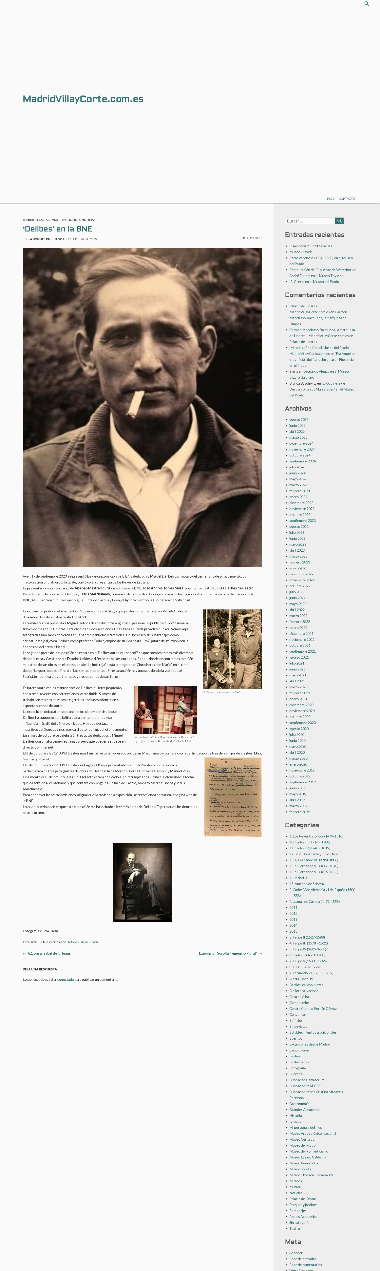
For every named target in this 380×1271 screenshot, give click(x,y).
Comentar (254, 238)
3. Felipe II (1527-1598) (307, 937)
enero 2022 (298, 627)
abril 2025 (297, 431)
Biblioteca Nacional (42, 220)
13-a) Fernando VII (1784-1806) (313, 860)
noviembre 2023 (301, 508)
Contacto (347, 199)
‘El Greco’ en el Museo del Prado (314, 281)
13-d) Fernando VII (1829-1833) (313, 872)
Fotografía (297, 1068)
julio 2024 (296, 467)
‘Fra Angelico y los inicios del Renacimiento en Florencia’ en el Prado (322, 359)
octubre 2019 (299, 776)
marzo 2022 (298, 615)
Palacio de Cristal (302, 1199)
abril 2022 (297, 609)
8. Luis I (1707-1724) (305, 967)
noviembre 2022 (301, 580)
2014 (293, 925)
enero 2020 (298, 764)
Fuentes (295, 1074)
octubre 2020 (299, 716)
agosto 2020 (299, 728)
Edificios (296, 1020)
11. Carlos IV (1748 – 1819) (309, 848)
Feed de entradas (302, 1259)
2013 (293, 919)
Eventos (295, 1038)
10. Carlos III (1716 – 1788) (309, 842)
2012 (293, 913)
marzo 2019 (298, 806)
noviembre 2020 (301, 711)
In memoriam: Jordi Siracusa (310, 246)
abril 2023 (297, 550)
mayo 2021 (297, 675)
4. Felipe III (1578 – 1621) (308, 943)
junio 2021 (297, 669)
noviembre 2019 (301, 770)
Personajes (298, 1210)
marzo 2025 (298, 437)
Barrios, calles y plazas (306, 985)
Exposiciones (70, 220)
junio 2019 (297, 788)
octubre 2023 (299, 514)
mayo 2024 (297, 479)
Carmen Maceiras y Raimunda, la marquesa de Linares (318, 318)
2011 (293, 907)
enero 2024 (298, 497)
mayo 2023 (297, 544)
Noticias (88, 220)
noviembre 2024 (301, 449)
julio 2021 (296, 663)
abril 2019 (297, 800)
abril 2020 (297, 752)
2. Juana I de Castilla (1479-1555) (314, 901)
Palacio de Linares (303, 341)
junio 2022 (297, 598)
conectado (65, 979)
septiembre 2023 (302, 520)
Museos (295, 1181)
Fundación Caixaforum (306, 1080)
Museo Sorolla (300, 1169)
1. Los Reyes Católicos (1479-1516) (316, 836)
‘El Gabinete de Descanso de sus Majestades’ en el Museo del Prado (321, 389)
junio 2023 (297, 538)
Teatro (294, 1228)
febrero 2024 (299, 491)
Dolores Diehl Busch (48, 239)
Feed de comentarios (305, 1264)
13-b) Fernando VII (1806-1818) (313, 866)
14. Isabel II (298, 878)
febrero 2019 (299, 812)
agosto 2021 (299, 657)
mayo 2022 (297, 604)
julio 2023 (296, 532)
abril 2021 (297, 681)
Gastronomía (299, 1103)
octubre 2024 (299, 455)
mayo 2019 (297, 794)
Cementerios (299, 1002)
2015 (293, 931)
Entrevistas (298, 1026)
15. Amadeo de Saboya (306, 883)
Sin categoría (299, 1222)
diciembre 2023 (301, 502)
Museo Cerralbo (301, 1139)
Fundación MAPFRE (305, 1086)
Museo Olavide (301, 252)
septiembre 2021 (302, 651)
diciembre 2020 (301, 705)
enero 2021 (298, 699)
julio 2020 (296, 734)
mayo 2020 (297, 746)
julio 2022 (296, 592)
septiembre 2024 (302, 461)
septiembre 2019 (302, 782)
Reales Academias (303, 1216)
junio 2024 (297, 473)
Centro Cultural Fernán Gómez (313, 1008)
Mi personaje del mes (305, 1127)
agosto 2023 (299, 526)
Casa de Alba (299, 996)
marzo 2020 (298, 758)
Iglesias (295, 1121)
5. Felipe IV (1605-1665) (307, 949)
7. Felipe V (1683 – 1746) (308, 961)
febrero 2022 (299, 621)
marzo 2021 (298, 687)
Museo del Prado (302, 1145)
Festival (295, 1056)
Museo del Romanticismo (308, 1151)
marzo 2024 (298, 485)
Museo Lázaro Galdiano (307, 1157)
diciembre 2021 (301, 633)
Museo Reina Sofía (303, 1163)
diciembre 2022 (301, 574)
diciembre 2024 (301, 443)
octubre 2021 (299, 645)
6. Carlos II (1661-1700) (307, 955)
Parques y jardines (303, 1204)
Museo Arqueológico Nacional (312, 1133)
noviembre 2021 (301, 639)
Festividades (299, 1062)
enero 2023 (298, 568)
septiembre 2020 (302, 722)
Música (295, 1187)
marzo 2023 (298, 556)
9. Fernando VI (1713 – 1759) (311, 973)
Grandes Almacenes (304, 1109)
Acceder (296, 1253)
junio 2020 (297, 740)
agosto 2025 (299, 419)
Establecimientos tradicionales (313, 1032)
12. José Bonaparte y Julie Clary (313, 854)
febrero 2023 (299, 562)
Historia (295, 1115)
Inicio (331, 199)
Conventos (297, 1014)
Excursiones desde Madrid (309, 1044)
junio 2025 (297, 425)
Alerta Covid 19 (301, 979)
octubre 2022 (299, 586)
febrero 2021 (299, 693)
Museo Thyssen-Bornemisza (311, 1175)
